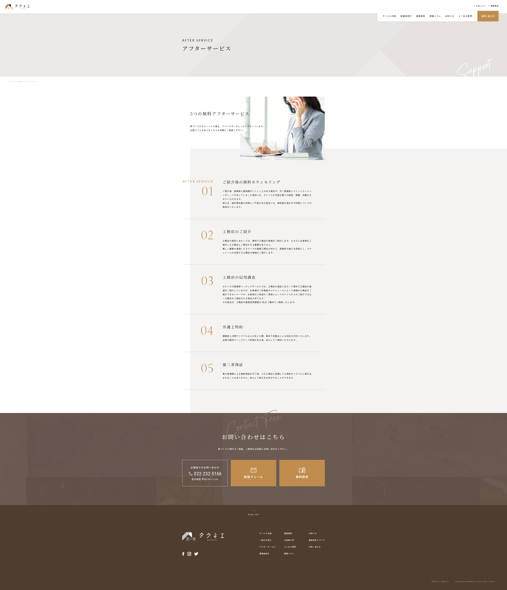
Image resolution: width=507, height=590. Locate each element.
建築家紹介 (406, 16)
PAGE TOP (253, 514)
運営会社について (317, 540)
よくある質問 (465, 16)
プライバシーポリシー (440, 581)
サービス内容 (389, 16)
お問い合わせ (488, 16)
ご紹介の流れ (265, 540)
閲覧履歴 (494, 5)
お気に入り (481, 5)
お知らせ (449, 16)
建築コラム (435, 16)
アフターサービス (267, 546)
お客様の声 (289, 540)
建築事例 (420, 16)
